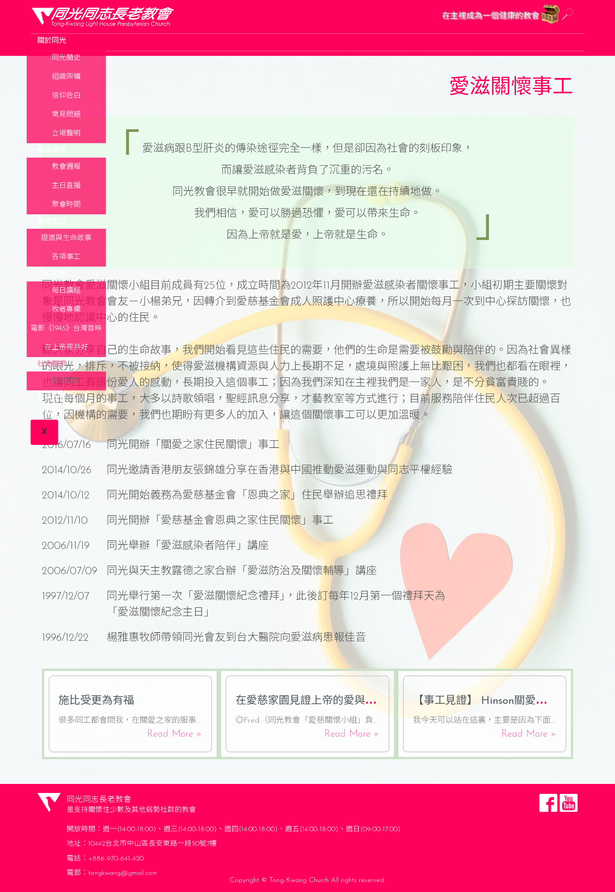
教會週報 (66, 167)
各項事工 (66, 257)
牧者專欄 (66, 309)
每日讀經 (66, 290)
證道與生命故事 (66, 238)
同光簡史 (66, 58)
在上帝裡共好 (66, 347)
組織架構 (66, 77)
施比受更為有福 (96, 701)
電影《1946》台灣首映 (66, 328)
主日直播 (66, 186)
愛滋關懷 (66, 381)
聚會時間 (66, 204)
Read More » (174, 734)
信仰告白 (66, 96)
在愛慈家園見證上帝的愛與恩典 (311, 701)
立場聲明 (66, 133)
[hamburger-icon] (573, 38)
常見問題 (66, 114)
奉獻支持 (51, 412)
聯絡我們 (51, 397)
